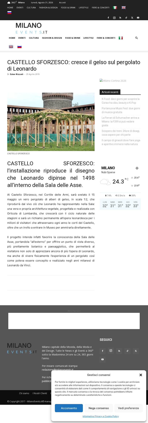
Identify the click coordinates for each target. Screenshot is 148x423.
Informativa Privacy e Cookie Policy (101, 416)
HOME (10, 7)
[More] (52, 82)
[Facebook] (108, 17)
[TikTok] (126, 17)
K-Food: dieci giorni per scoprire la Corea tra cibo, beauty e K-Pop (121, 101)
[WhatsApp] (27, 82)
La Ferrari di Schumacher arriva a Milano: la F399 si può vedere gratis (120, 121)
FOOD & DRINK (68, 7)
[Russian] (9, 12)
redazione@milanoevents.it (57, 369)
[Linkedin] (35, 82)
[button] (141, 375)
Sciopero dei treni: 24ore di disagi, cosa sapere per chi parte (121, 133)
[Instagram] (114, 17)
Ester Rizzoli (16, 74)
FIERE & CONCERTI (100, 7)
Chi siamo (24, 393)
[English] (124, 7)
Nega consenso (99, 408)
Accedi (62, 2)
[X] (132, 17)
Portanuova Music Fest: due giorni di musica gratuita (121, 110)
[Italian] (115, 7)
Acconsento (69, 408)
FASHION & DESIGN (48, 7)
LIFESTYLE (83, 7)
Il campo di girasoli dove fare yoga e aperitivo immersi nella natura (121, 142)
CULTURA (31, 7)
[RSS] (120, 17)
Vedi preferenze (128, 408)
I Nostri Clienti (40, 393)
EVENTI (20, 7)
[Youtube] (138, 17)
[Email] (44, 82)
